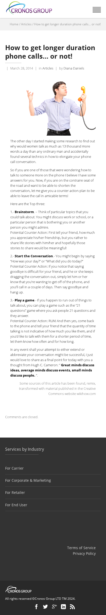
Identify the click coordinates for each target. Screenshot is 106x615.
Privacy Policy (84, 553)
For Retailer (15, 492)
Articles (26, 24)
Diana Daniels (74, 68)
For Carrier (14, 468)
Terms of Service (81, 547)
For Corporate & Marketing (28, 480)
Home (14, 24)
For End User (16, 504)
